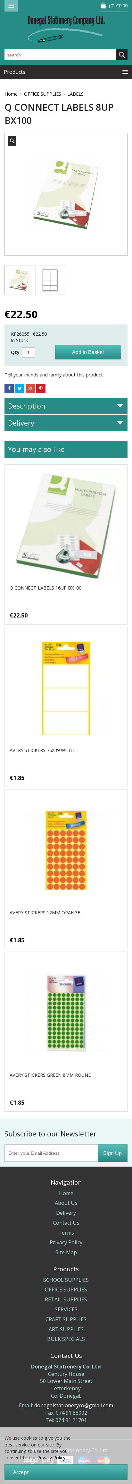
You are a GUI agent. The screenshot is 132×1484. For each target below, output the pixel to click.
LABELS (75, 94)
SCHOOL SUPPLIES (66, 1279)
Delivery (66, 1212)
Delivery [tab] (21, 422)
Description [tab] (26, 405)
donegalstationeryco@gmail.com (73, 1405)
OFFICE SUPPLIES (42, 94)
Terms (66, 1232)
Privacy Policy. (51, 1457)
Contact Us (66, 1222)
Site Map (66, 1252)
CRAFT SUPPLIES (66, 1319)
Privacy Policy (66, 1242)
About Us (66, 1202)
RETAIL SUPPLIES (66, 1299)
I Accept (19, 1472)
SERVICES (66, 1309)
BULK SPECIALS (66, 1338)
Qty (15, 352)
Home (11, 94)
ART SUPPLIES (66, 1329)
